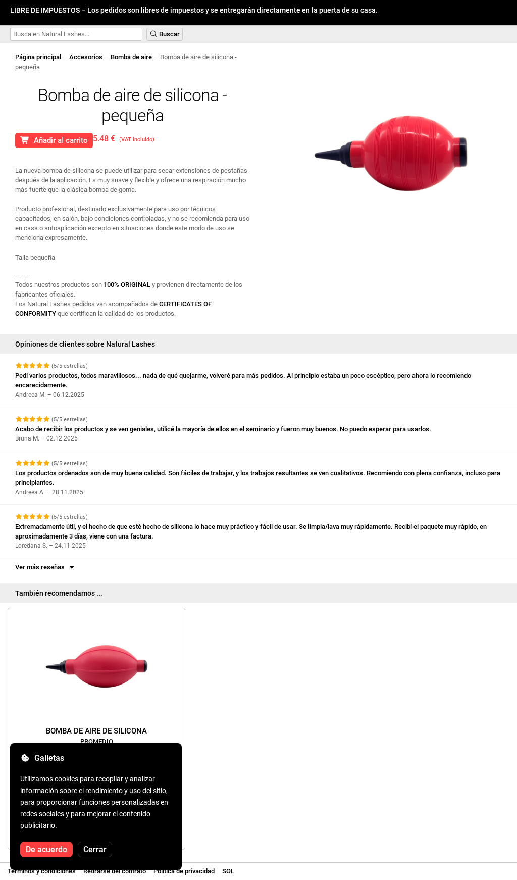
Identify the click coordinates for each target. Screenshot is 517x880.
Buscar (169, 34)
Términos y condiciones (42, 871)
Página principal (38, 57)
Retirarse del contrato (114, 871)
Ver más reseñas (41, 567)
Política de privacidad (184, 871)
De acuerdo (46, 849)
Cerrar (95, 849)
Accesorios (85, 57)
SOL (228, 871)
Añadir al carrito (59, 140)
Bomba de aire (131, 57)
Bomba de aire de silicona (96, 735)
